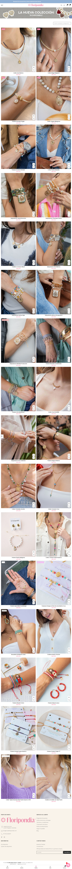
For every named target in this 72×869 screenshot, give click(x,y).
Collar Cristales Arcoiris (18, 509)
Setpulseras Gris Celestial (18, 460)
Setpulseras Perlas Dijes (18, 315)
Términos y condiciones (42, 822)
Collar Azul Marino (18, 73)
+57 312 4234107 (7, 834)
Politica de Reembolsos (42, 826)
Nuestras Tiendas (41, 844)
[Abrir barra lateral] (2, 436)
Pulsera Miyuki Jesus (53, 703)
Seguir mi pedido (41, 828)
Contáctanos (40, 846)
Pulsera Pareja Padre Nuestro (18, 751)
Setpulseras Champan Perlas (54, 218)
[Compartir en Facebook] (1, 837)
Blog (38, 831)
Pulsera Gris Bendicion (18, 412)
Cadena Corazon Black (18, 267)
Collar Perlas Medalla (53, 170)
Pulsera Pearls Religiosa (18, 557)
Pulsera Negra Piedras (54, 460)
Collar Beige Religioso (54, 73)
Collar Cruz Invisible (53, 412)
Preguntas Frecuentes (42, 818)
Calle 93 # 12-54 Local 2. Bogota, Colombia (10, 827)
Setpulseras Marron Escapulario (53, 315)
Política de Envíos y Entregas (43, 820)
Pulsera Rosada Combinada (53, 363)
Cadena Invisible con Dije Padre (53, 800)
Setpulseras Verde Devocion (18, 218)
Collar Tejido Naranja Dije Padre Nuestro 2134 (18, 800)
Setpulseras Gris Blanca (53, 267)
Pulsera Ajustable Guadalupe (18, 606)
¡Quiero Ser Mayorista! (6, 846)
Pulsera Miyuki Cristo (18, 703)
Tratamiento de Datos (42, 824)
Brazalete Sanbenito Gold (18, 654)
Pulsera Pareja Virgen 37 (53, 751)
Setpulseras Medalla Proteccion (18, 363)
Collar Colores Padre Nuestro (54, 557)
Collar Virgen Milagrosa (53, 121)
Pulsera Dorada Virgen (18, 121)
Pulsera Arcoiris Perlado (18, 170)
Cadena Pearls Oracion (53, 654)
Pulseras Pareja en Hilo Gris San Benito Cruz (54, 606)
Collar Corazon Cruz (53, 509)
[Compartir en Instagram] (4, 837)
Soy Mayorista (4, 844)
